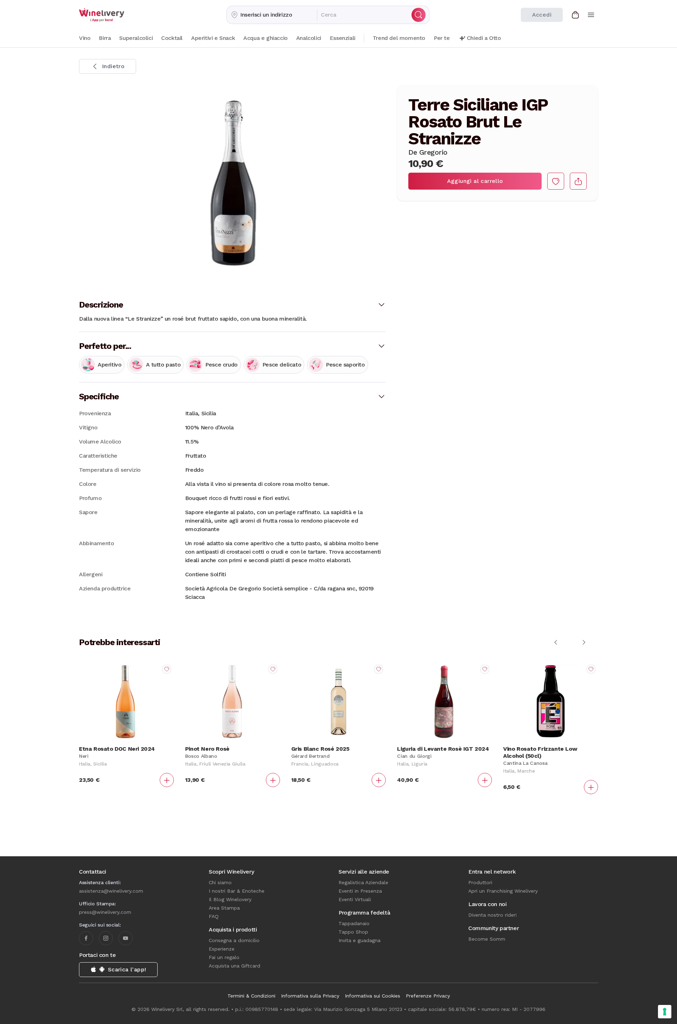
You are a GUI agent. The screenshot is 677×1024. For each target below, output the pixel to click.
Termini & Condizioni (251, 996)
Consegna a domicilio (234, 940)
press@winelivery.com (105, 912)
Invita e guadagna (359, 940)
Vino (84, 38)
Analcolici (308, 38)
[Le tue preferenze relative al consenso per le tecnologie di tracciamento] (664, 1011)
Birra (105, 38)
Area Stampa (224, 908)
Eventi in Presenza (360, 891)
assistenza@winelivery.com (111, 891)
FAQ (214, 916)
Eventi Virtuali (354, 899)
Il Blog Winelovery (230, 899)
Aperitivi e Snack (213, 38)
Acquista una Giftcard (234, 966)
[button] (272, 15)
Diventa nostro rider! (492, 915)
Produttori (480, 882)
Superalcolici (136, 38)
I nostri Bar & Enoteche (236, 891)
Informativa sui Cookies (372, 996)
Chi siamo (220, 882)
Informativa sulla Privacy (310, 996)
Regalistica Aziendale (363, 882)
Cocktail (172, 38)
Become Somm (486, 939)
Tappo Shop (353, 932)
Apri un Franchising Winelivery (503, 891)
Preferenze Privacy (428, 996)
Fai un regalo (224, 957)
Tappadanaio (354, 923)
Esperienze (221, 949)
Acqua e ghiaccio (265, 38)
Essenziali (342, 38)
